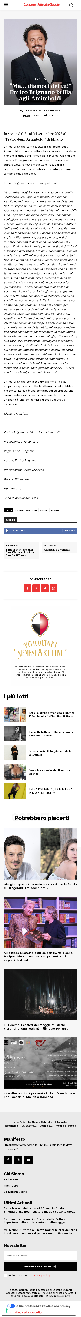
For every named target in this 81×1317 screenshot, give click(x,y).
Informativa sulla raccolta (23, 1312)
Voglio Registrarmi (38, 1266)
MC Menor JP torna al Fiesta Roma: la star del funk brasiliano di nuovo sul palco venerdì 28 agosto (40, 1231)
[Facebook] (27, 588)
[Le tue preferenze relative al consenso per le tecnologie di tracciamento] (6, 1310)
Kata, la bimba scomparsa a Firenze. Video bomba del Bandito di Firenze (52, 714)
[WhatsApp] (53, 588)
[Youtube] (28, 1160)
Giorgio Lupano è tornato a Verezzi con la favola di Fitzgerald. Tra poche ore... (40, 886)
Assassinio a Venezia (57, 549)
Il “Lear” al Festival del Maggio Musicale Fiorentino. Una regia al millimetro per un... (36, 1026)
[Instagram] (18, 1160)
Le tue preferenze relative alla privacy (42, 1306)
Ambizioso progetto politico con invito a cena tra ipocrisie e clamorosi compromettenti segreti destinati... (38, 956)
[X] (36, 588)
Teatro (41, 78)
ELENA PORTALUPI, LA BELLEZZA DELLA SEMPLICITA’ (50, 791)
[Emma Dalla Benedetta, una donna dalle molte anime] (15, 733)
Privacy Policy (42, 1275)
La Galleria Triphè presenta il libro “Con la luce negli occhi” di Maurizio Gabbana (39, 1095)
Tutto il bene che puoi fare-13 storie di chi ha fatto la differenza (20, 552)
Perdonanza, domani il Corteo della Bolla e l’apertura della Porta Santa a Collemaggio (34, 1220)
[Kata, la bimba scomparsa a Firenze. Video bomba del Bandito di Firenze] (15, 714)
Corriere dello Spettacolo (43, 110)
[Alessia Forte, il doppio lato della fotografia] (15, 752)
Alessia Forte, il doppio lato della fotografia (50, 753)
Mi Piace (70, 530)
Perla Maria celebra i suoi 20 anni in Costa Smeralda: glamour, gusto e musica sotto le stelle (39, 1210)
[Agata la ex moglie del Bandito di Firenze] (15, 772)
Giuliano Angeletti (26, 510)
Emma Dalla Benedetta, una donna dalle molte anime (51, 733)
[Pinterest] (45, 588)
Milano (44, 510)
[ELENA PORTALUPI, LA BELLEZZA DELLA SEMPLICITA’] (15, 791)
